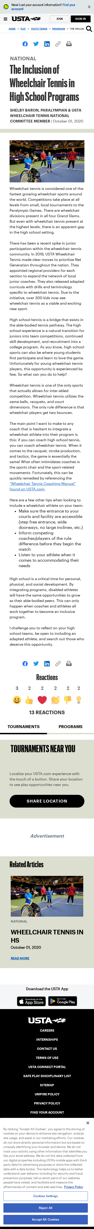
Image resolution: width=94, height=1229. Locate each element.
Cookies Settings (45, 1196)
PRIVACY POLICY (47, 1103)
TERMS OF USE (47, 1058)
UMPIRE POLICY (47, 1094)
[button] (89, 6)
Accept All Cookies (45, 1219)
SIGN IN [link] (80, 19)
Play (23, 29)
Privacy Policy (73, 1187)
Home (12, 29)
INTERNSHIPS (47, 1039)
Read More (20, 958)
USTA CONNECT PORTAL (47, 1067)
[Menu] (5, 18)
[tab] (23, 728)
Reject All (45, 1208)
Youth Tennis (39, 29)
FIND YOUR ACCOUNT (47, 1112)
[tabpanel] (47, 779)
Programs (58, 29)
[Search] (89, 28)
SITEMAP (47, 1085)
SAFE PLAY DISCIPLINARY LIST (47, 1076)
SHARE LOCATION (47, 801)
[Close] (88, 1123)
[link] (25, 43)
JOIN (59, 19)
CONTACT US (47, 1049)
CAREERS (47, 1030)
